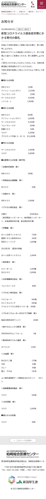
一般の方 (26, 29)
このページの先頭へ (24, 440)
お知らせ (20, 29)
